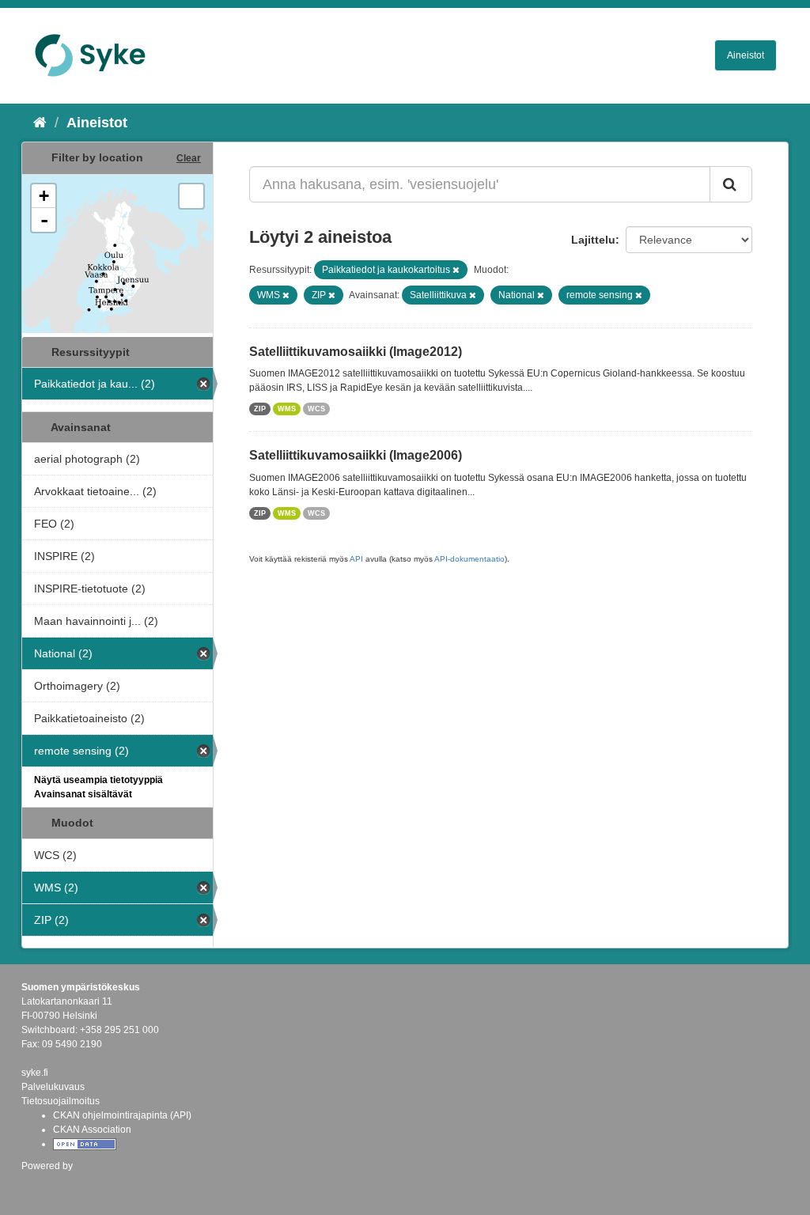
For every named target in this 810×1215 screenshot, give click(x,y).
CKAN (48, 1183)
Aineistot (745, 55)
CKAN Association (92, 1129)
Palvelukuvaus (53, 1086)
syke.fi (34, 1072)
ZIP (260, 409)
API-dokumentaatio (469, 559)
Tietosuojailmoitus (60, 1101)
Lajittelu (593, 239)
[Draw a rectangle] (191, 196)
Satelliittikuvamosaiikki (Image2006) (355, 455)
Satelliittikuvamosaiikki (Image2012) (355, 351)
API (356, 559)
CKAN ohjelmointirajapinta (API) (122, 1115)
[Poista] (456, 269)
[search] (731, 184)
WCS (316, 409)
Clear (188, 158)
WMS (287, 409)
